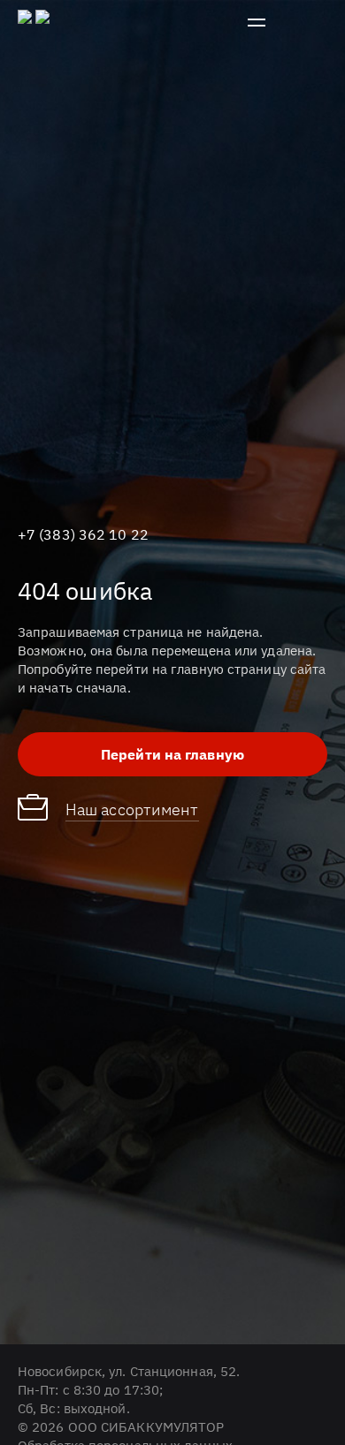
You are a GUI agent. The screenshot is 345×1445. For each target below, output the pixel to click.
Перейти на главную (172, 754)
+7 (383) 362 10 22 (83, 534)
